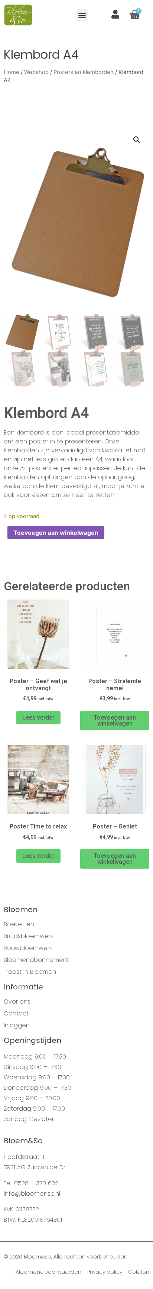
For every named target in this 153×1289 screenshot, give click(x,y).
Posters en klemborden (83, 72)
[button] (82, 15)
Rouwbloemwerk (28, 948)
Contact (16, 1013)
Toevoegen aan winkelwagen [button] (115, 720)
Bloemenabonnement (36, 960)
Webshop (36, 72)
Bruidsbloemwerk (28, 936)
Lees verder (38, 717)
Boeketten (19, 924)
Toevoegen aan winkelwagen (55, 532)
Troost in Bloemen (30, 972)
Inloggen (17, 1025)
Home (11, 72)
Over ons (17, 1001)
